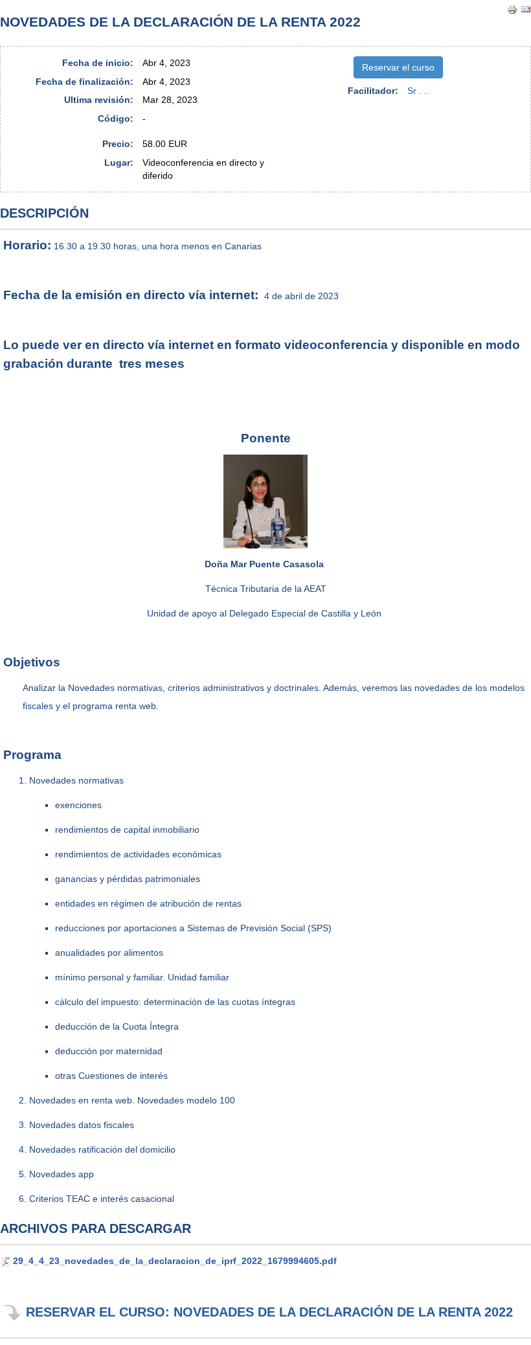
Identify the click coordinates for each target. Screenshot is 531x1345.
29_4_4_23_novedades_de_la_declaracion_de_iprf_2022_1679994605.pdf (175, 1261)
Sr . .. (418, 90)
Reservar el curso (398, 67)
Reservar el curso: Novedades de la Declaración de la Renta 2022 (269, 1312)
